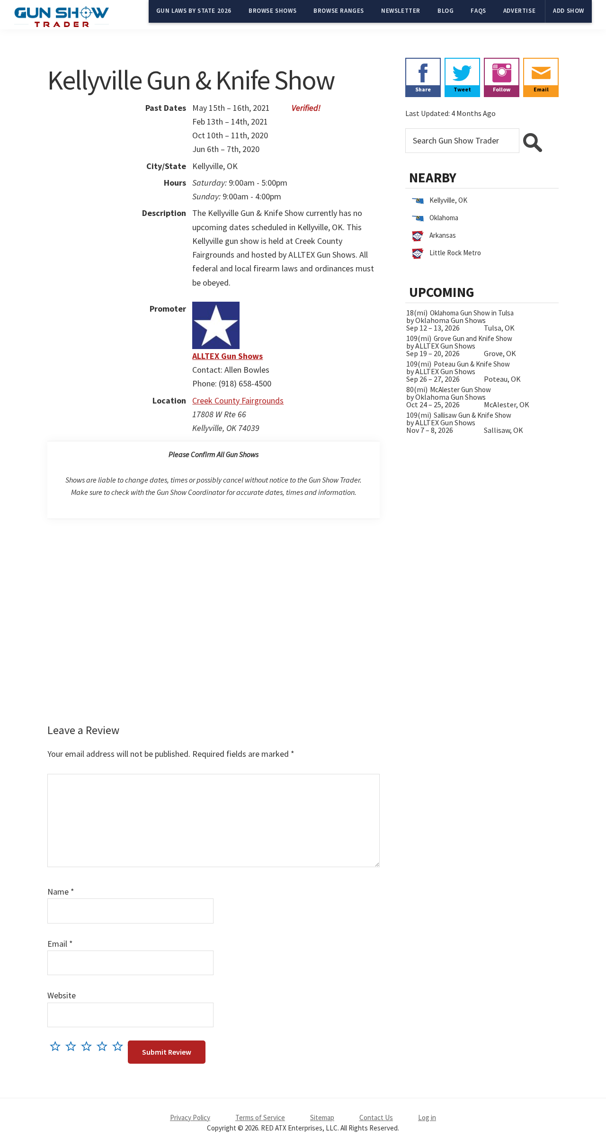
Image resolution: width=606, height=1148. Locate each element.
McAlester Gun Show (460, 389)
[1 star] (57, 1045)
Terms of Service (260, 1117)
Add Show (568, 11)
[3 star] (89, 1045)
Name (60, 891)
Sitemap (322, 1117)
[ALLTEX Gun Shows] (216, 308)
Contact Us (376, 1117)
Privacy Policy (190, 1117)
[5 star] (120, 1045)
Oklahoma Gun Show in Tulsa (472, 312)
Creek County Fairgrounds (238, 400)
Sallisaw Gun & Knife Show (472, 415)
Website (61, 995)
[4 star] (104, 1045)
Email (60, 943)
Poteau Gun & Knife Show (472, 363)
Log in (427, 1117)
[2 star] (73, 1045)
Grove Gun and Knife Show (473, 338)
